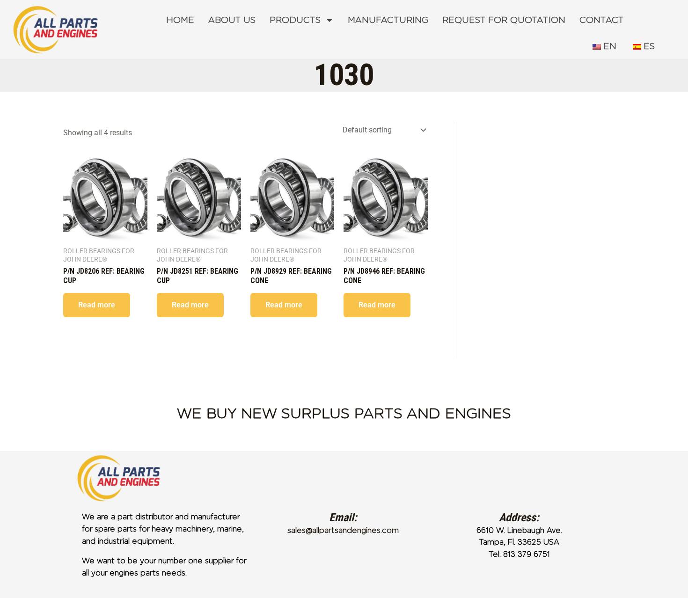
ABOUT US (232, 20)
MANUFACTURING (388, 20)
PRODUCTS (295, 20)
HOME (180, 20)
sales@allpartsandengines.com (343, 530)
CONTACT (601, 20)
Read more (96, 304)
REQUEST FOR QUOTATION (503, 20)
